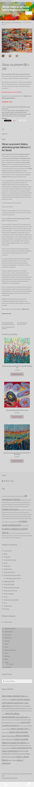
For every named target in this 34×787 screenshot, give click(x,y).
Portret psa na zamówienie (11, 600)
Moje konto (5, 784)
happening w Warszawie (19, 496)
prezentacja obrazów (8, 506)
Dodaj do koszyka (17, 374)
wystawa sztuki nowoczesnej (13, 521)
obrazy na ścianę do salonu (24, 114)
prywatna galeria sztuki (17, 506)
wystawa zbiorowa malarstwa (21, 533)
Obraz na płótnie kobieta (16, 719)
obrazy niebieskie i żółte (12, 745)
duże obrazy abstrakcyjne (13, 696)
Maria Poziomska (20, 502)
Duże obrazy (7, 557)
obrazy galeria (22, 735)
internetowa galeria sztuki (16, 708)
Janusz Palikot (23, 499)
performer (14, 504)
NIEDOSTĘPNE (22, 107)
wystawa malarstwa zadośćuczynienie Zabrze (19, 518)
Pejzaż (5, 596)
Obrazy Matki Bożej (9, 584)
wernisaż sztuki (8, 512)
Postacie (7, 641)
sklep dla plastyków (24, 506)
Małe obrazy (7, 566)
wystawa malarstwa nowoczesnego (21, 516)
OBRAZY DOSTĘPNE (9, 581)
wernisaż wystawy (15, 512)
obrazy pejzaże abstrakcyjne (21, 748)
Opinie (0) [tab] (4, 134)
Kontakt (11, 664)
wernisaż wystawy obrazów (7, 514)
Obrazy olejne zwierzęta (10, 590)
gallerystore (6, 706)
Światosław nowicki (17, 537)
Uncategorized (8, 606)
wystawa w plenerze (25, 525)
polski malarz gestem (20, 504)
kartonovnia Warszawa (13, 502)
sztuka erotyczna (10, 509)
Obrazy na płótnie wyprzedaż (11, 587)
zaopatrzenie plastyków (9, 537)
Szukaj (17, 784)
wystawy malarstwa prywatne (16, 535)
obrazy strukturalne (9, 751)
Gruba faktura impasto (13, 107)
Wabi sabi (6, 609)
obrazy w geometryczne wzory (16, 754)
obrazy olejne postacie (23, 745)
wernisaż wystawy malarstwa (24, 512)
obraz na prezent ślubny (17, 112)
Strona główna (7, 22)
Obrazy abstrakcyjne (17, 22)
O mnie (7, 662)
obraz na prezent (7, 719)
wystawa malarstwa (11, 516)
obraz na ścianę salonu (7, 722)
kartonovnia (7, 502)
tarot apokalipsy (21, 509)
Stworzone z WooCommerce (9, 778)
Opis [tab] (3, 129)
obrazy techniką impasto (8, 115)
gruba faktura (15, 706)
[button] (30, 31)
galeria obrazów (17, 699)
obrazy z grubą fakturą (20, 115)
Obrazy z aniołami (9, 593)
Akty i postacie (8, 550)
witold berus (24, 514)
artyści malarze (4, 496)
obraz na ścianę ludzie (26, 719)
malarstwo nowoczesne (13, 710)
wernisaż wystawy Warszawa (17, 514)
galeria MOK (9, 496)
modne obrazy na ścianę (24, 710)
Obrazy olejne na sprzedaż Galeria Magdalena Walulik (15, 8)
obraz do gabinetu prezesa (22, 110)
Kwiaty (6, 563)
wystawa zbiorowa (12, 533)
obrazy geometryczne (8, 739)
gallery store (23, 703)
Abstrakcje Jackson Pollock (13, 578)
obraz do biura (11, 110)
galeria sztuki (13, 703)
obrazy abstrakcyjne (19, 728)
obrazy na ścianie (5, 504)
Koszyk (26, 783)
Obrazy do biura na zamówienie (12, 575)
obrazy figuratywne (8, 736)
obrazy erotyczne (27, 502)
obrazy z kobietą (12, 760)
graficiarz (13, 496)
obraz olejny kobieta (17, 722)
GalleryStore (8, 667)
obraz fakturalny (6, 112)
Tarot (5, 603)
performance (10, 504)
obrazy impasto (13, 114)
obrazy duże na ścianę (18, 732)
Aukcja (5, 554)
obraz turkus (21, 725)
